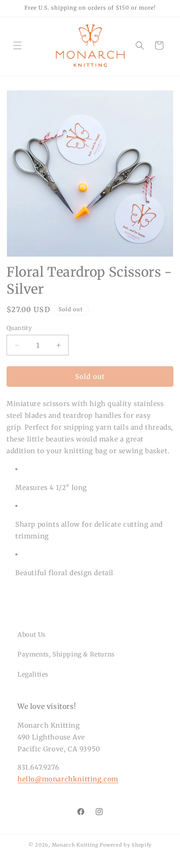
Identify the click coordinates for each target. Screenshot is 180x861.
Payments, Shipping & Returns (66, 654)
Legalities (32, 674)
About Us (31, 635)
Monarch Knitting (75, 845)
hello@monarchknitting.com (67, 779)
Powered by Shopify (126, 845)
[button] (17, 45)
